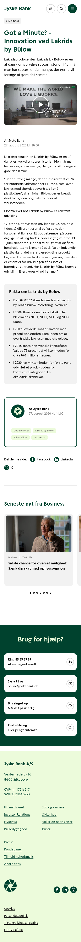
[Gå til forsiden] (17, 9)
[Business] (6, 21)
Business (13, 21)
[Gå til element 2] (34, 593)
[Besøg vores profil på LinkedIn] (65, 889)
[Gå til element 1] (30, 593)
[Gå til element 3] (37, 593)
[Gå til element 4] (40, 593)
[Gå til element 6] (47, 593)
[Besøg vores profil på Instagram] (73, 889)
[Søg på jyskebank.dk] (61, 8)
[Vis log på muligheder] (50, 8)
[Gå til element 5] (44, 593)
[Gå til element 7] (50, 593)
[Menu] (72, 8)
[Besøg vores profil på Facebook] (57, 889)
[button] (50, 8)
